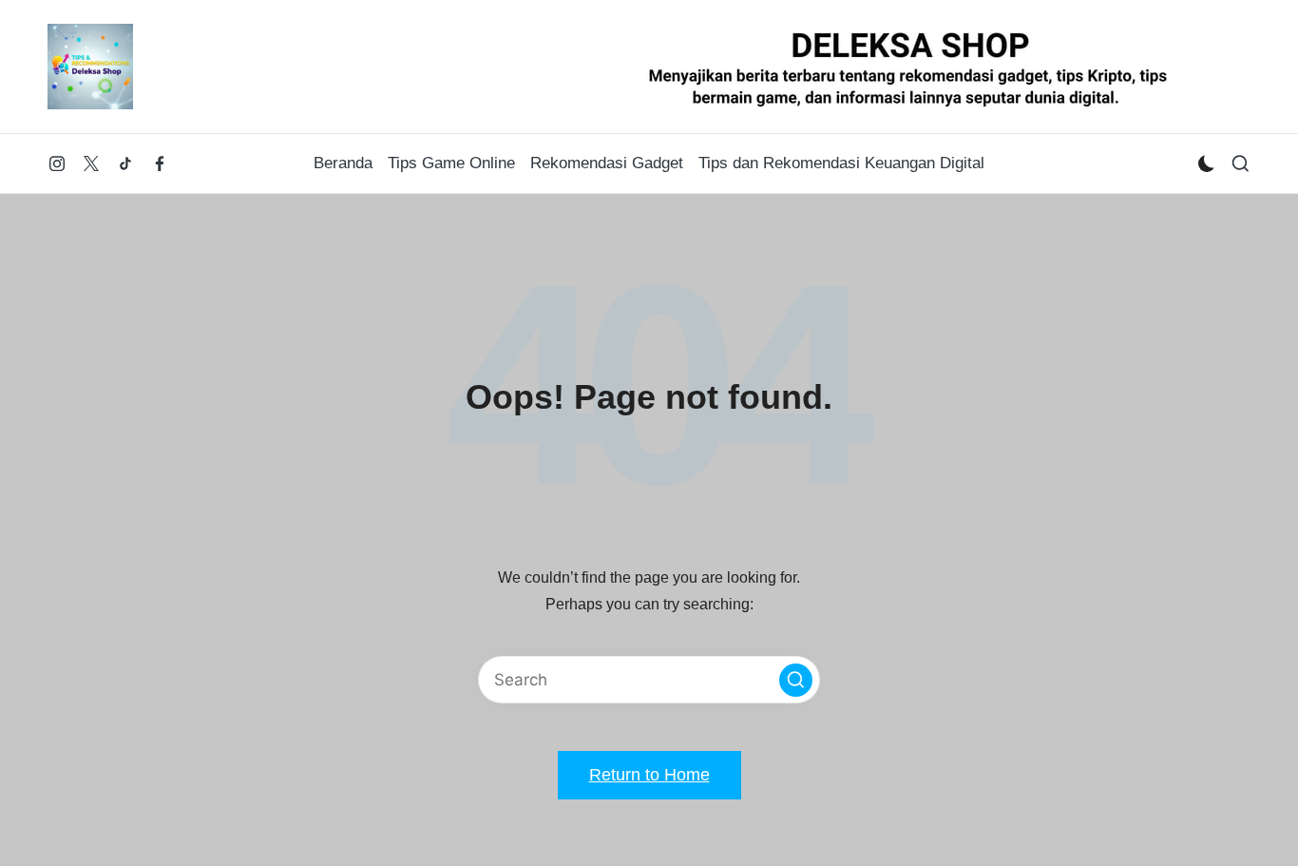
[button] (795, 680)
